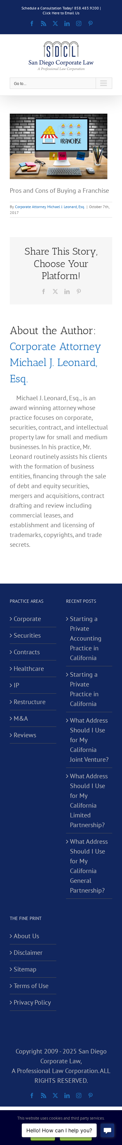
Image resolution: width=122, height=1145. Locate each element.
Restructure (30, 702)
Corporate (27, 619)
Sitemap (25, 969)
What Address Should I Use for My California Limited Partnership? (89, 800)
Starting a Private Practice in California (84, 689)
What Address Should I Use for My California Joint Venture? (89, 740)
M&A (21, 718)
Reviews (25, 735)
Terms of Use (31, 986)
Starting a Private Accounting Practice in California (86, 638)
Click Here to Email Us (61, 12)
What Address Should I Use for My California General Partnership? (89, 866)
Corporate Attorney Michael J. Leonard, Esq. (50, 206)
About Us (26, 936)
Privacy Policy (32, 1002)
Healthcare (29, 668)
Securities (27, 635)
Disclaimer (28, 952)
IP (16, 685)
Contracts (27, 652)
